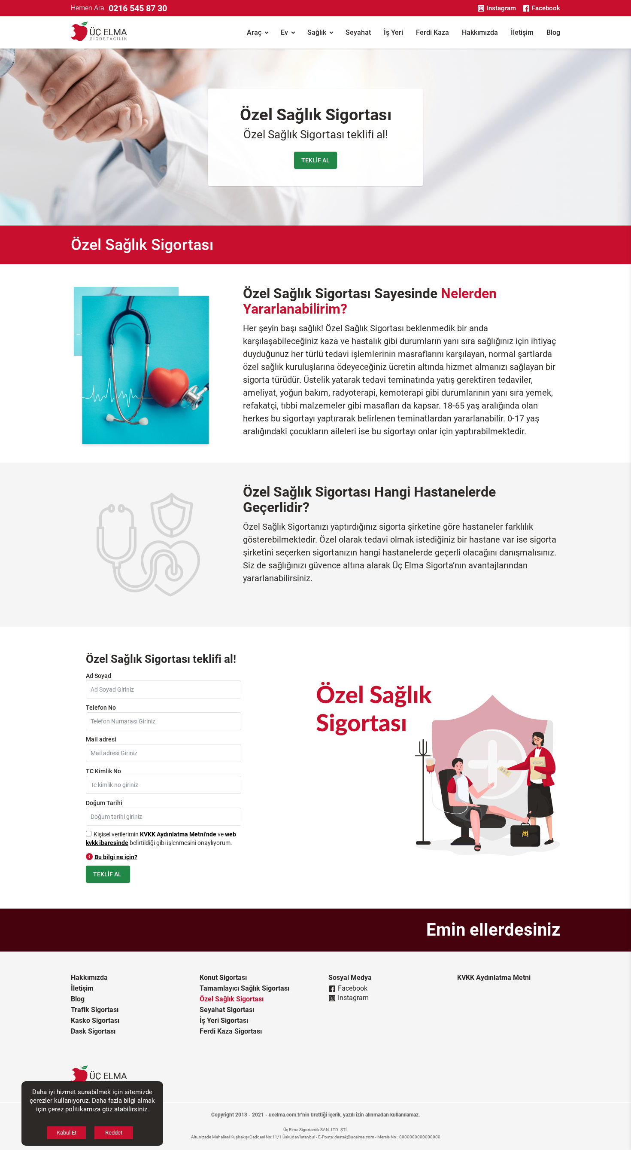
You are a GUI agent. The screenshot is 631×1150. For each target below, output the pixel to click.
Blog (553, 32)
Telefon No (101, 707)
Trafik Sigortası (94, 1010)
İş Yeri (393, 32)
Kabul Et (66, 1132)
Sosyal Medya (350, 977)
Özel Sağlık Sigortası (232, 999)
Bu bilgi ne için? (115, 857)
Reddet (113, 1132)
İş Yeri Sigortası (224, 1020)
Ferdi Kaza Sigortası (231, 1031)
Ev (284, 32)
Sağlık (316, 32)
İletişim (522, 32)
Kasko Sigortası (95, 1020)
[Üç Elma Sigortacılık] (99, 32)
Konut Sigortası (223, 977)
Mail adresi (101, 739)
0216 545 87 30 (138, 8)
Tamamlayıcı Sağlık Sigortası (244, 988)
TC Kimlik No (103, 771)
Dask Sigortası (93, 1031)
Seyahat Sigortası (227, 1010)
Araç (254, 32)
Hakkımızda (480, 32)
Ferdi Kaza (432, 32)
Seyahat (358, 32)
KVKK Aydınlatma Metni (494, 977)
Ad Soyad (98, 675)
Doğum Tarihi (104, 802)
